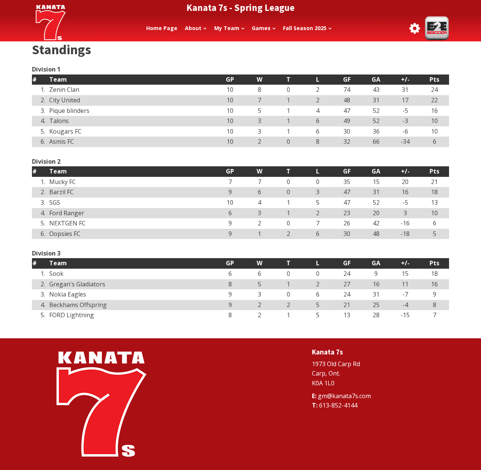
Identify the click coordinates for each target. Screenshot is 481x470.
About (193, 28)
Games (261, 28)
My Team (226, 28)
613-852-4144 (338, 405)
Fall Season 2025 (305, 28)
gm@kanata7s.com (344, 396)
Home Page (161, 28)
